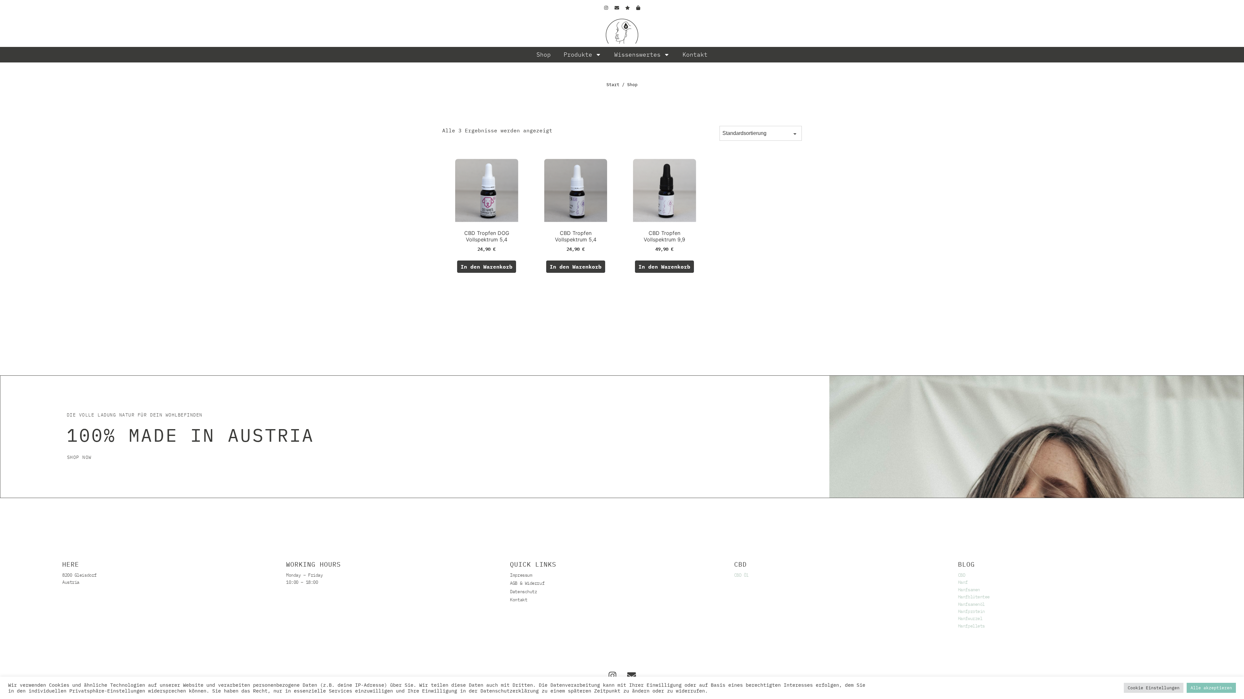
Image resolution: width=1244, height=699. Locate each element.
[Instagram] (606, 7)
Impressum (521, 575)
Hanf (963, 582)
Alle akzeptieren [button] (1211, 688)
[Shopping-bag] (638, 7)
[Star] (627, 7)
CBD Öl (741, 575)
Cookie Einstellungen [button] (1154, 688)
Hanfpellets (971, 626)
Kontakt (695, 54)
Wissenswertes (637, 54)
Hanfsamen (969, 590)
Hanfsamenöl (971, 604)
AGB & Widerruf (527, 583)
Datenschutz (523, 591)
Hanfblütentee (974, 597)
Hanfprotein (971, 611)
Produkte (578, 54)
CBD (961, 575)
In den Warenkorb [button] (487, 266)
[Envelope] (616, 7)
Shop (543, 54)
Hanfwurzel (970, 618)
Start (612, 84)
